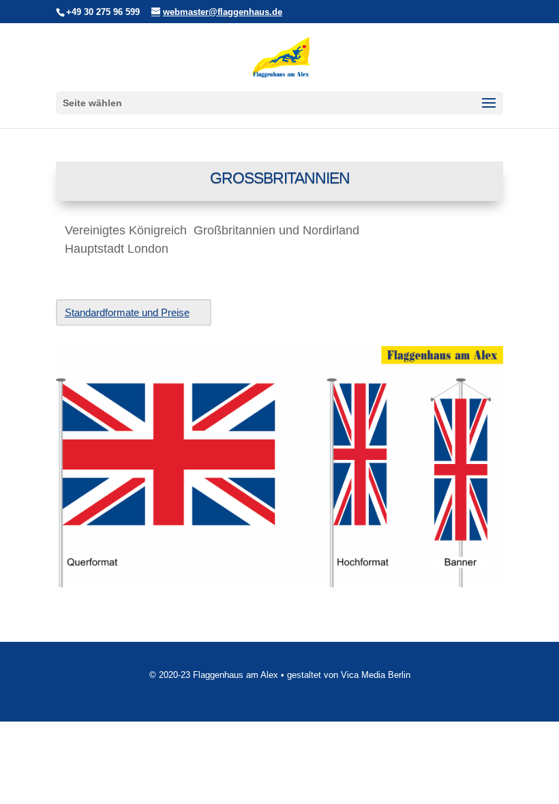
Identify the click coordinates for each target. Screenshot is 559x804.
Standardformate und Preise (127, 312)
